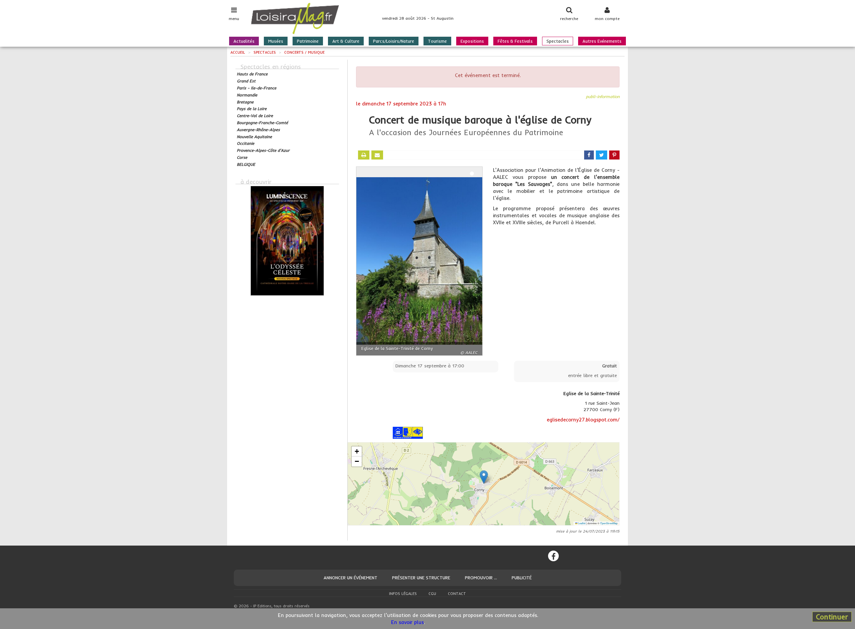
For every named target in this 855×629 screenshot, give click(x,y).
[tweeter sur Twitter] (601, 155)
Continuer (832, 616)
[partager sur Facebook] (589, 155)
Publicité (522, 577)
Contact (457, 593)
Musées (275, 41)
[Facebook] (553, 556)
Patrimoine (308, 41)
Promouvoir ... (481, 577)
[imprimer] (363, 155)
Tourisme (437, 41)
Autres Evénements (602, 41)
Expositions (472, 41)
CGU (432, 593)
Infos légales (403, 593)
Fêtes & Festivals (515, 41)
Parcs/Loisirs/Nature (393, 41)
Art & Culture (345, 41)
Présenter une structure (421, 577)
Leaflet (581, 523)
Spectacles (557, 41)
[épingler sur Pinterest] (614, 155)
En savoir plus (407, 622)
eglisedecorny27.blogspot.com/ (583, 419)
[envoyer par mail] (377, 155)
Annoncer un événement (350, 577)
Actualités (243, 41)
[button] (484, 477)
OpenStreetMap (609, 523)
